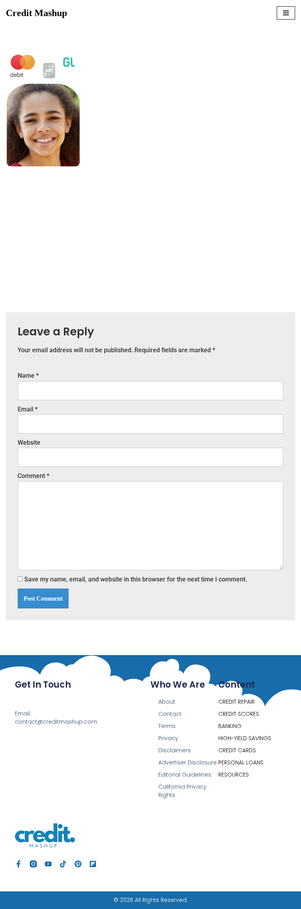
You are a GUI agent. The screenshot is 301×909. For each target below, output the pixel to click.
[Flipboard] (92, 863)
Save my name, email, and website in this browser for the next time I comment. (135, 579)
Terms (167, 726)
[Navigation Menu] (286, 13)
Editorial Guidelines (184, 775)
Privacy (168, 738)
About (166, 702)
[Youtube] (48, 863)
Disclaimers (174, 750)
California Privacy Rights (182, 791)
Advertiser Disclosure (187, 762)
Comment (33, 476)
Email (28, 409)
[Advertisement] (150, 234)
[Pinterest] (78, 863)
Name (28, 375)
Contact (169, 714)
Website (29, 442)
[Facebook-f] (18, 863)
